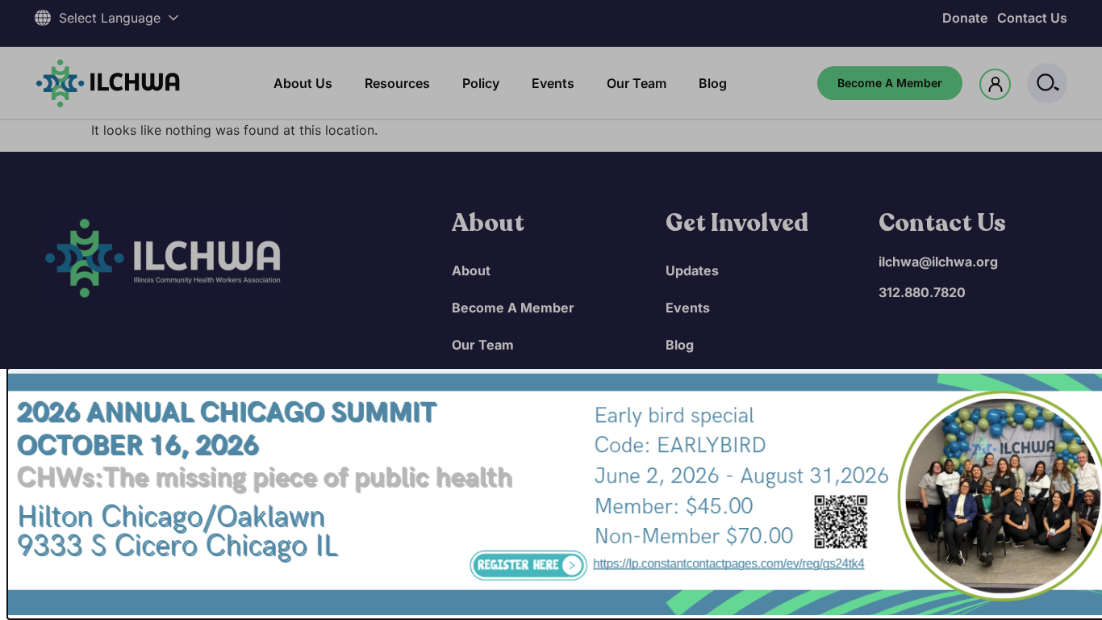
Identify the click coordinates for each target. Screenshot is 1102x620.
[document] (551, 310)
